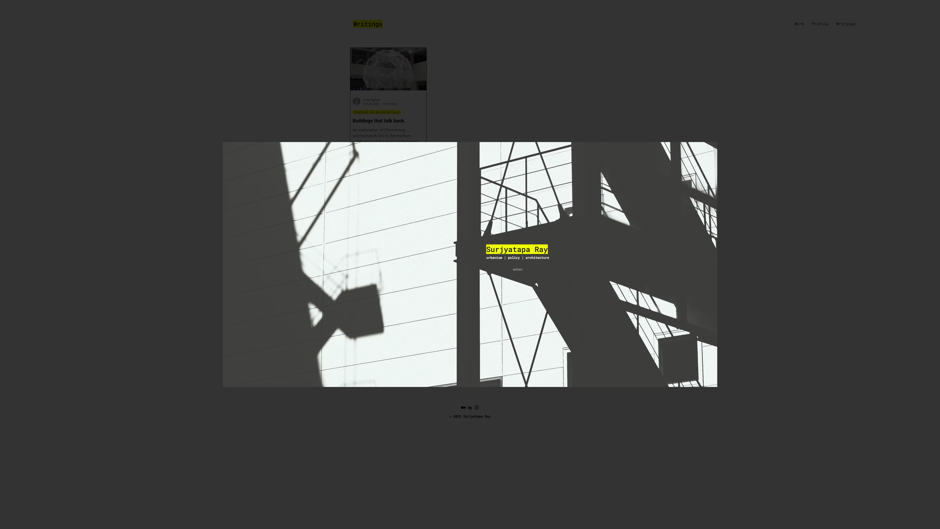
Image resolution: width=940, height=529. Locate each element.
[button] (517, 269)
